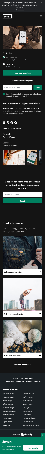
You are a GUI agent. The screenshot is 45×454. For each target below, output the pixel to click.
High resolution (11, 57)
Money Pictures (28, 404)
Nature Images (7, 400)
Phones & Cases (9, 136)
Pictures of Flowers (29, 418)
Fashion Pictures (28, 393)
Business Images (8, 393)
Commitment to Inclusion (14, 381)
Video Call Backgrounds (31, 425)
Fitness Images (28, 421)
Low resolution (11, 64)
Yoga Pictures (7, 421)
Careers (15, 378)
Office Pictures (8, 404)
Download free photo (23, 72)
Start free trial (33, 447)
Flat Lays (26, 407)
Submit (22, 200)
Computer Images (9, 407)
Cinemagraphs (27, 411)
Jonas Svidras (15, 128)
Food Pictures (27, 400)
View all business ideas (22, 364)
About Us (37, 381)
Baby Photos (7, 425)
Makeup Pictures (8, 397)
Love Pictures (7, 418)
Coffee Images (28, 397)
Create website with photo (22, 80)
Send (38, 87)
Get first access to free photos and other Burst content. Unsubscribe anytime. (23, 95)
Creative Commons (10, 145)
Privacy (29, 381)
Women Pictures (8, 414)
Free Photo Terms (26, 378)
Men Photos (27, 414)
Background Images (9, 411)
